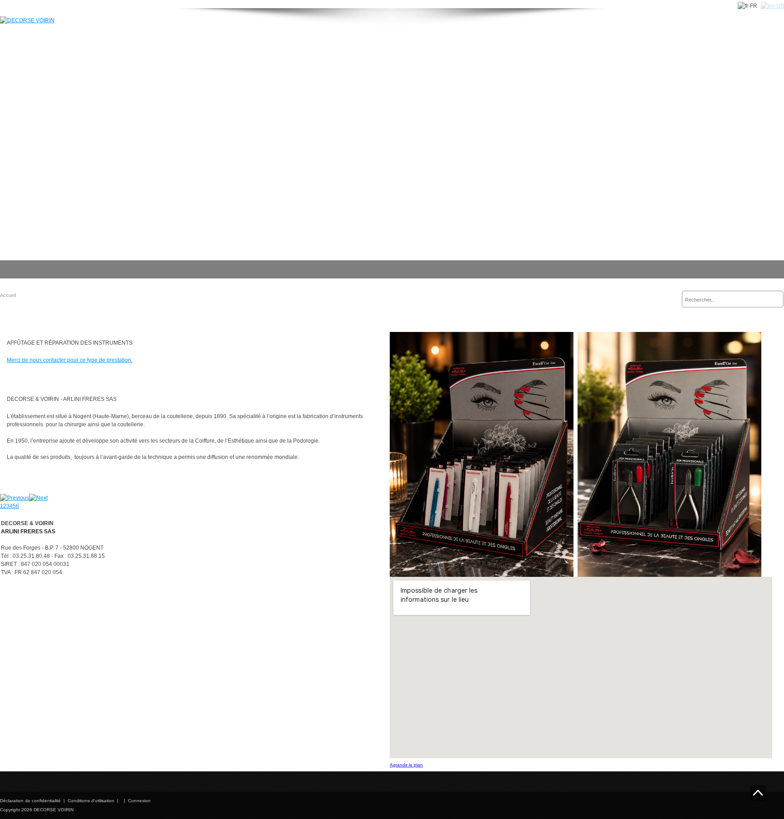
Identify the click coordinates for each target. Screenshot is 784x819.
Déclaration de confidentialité (30, 800)
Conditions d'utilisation (91, 800)
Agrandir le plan (406, 764)
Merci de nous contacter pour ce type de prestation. (69, 360)
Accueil (8, 295)
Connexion (139, 800)
